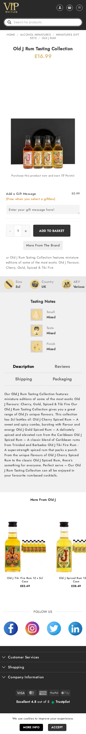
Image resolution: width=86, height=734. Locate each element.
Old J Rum (49, 38)
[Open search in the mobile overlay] (43, 22)
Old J (15, 394)
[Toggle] (4, 657)
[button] (69, 8)
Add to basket (51, 230)
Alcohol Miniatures (35, 35)
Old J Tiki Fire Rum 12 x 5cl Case (25, 579)
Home (11, 35)
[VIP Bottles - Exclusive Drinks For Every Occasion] (19, 8)
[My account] (60, 8)
